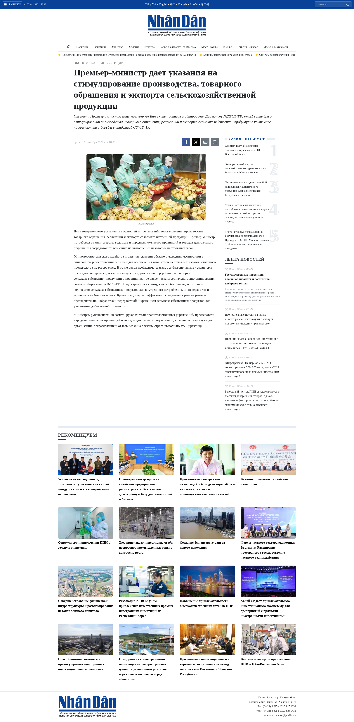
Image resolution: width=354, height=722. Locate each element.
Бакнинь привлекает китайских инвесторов (265, 481)
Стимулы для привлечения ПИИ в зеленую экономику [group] (289, 54)
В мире (227, 46)
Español (194, 4)
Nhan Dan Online (177, 25)
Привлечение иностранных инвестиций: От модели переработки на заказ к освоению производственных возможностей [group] (129, 54)
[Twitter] (196, 142)
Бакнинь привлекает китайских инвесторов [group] (227, 54)
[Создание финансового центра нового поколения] (207, 523)
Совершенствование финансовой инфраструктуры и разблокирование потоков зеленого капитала (85, 606)
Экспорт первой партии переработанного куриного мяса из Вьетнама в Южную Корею (246, 168)
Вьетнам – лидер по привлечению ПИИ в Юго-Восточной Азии (266, 661)
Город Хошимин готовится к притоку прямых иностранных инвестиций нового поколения (81, 664)
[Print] (215, 142)
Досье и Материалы (276, 46)
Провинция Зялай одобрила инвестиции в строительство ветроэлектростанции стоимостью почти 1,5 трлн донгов (251, 343)
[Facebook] (186, 142)
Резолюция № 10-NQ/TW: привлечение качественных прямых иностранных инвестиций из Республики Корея (146, 608)
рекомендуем (77, 435)
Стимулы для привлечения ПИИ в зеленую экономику (84, 545)
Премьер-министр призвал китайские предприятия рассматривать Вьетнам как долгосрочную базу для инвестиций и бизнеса (145, 489)
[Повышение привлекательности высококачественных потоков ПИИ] (207, 581)
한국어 (205, 4)
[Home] (69, 46)
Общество (117, 46)
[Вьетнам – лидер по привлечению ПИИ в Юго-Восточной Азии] (268, 639)
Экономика (99, 46)
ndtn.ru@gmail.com (285, 715)
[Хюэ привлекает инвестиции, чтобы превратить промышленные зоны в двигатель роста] (146, 523)
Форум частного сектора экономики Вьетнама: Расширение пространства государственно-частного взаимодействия (268, 550)
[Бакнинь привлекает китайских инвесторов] (268, 459)
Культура (149, 46)
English (163, 4)
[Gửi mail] (205, 142)
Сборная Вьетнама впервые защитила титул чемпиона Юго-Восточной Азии (244, 150)
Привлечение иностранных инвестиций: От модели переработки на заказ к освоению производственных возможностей (207, 486)
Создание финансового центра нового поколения (202, 545)
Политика (82, 46)
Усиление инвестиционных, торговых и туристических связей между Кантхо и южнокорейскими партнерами (83, 486)
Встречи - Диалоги (248, 46)
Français (182, 4)
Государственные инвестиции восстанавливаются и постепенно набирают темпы (247, 279)
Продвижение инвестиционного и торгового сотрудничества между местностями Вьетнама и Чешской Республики (206, 666)
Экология (133, 46)
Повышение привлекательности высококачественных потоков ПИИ (207, 603)
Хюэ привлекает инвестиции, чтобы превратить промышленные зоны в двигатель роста (146, 547)
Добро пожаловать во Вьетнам (178, 46)
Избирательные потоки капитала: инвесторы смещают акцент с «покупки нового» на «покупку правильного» (250, 319)
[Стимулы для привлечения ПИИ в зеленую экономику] (85, 523)
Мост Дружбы (209, 46)
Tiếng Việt (150, 4)
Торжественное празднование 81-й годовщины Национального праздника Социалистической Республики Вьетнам (246, 188)
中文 (172, 4)
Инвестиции (112, 63)
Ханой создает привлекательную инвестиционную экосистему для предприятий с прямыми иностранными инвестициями (265, 608)
